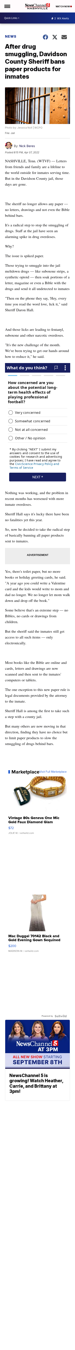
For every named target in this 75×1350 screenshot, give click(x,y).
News (10, 36)
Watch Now (63, 6)
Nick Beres (27, 146)
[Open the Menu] (7, 6)
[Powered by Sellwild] (61, 1016)
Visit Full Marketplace (53, 771)
